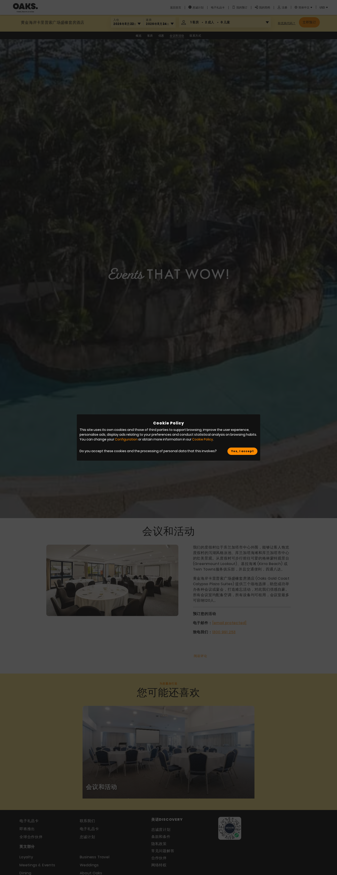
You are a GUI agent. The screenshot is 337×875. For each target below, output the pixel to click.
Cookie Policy (202, 439)
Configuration (126, 439)
